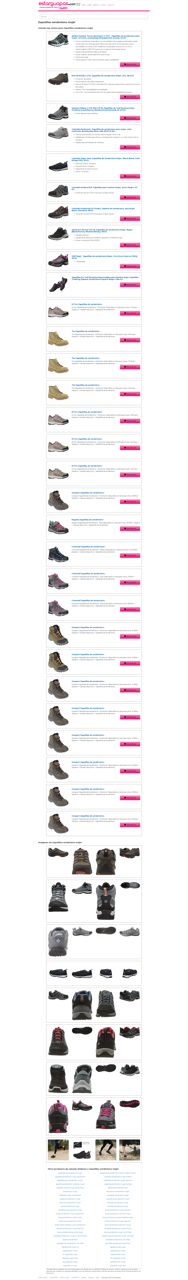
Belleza (83, 1277)
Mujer (89, 5)
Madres (103, 5)
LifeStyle (96, 5)
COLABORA (54, 1277)
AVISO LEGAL (64, 1277)
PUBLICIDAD (43, 1277)
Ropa (97, 1277)
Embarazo (111, 5)
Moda (84, 5)
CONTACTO (75, 1277)
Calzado (91, 1277)
